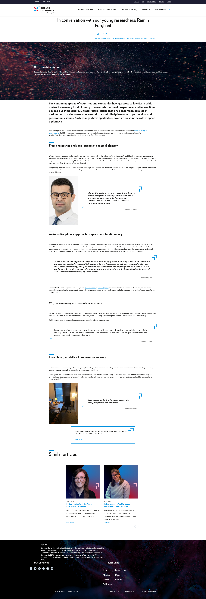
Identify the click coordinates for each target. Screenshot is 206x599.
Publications (108, 584)
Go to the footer (45, 2)
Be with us (146, 10)
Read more (78, 439)
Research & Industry (129, 10)
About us (136, 2)
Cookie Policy (130, 591)
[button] (138, 526)
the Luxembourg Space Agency (96, 288)
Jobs (143, 2)
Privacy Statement (149, 591)
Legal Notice (114, 591)
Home (97, 38)
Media (169, 2)
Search (37, 2)
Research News (151, 2)
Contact (161, 2)
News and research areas (107, 10)
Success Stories (160, 10)
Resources (119, 580)
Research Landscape (85, 10)
